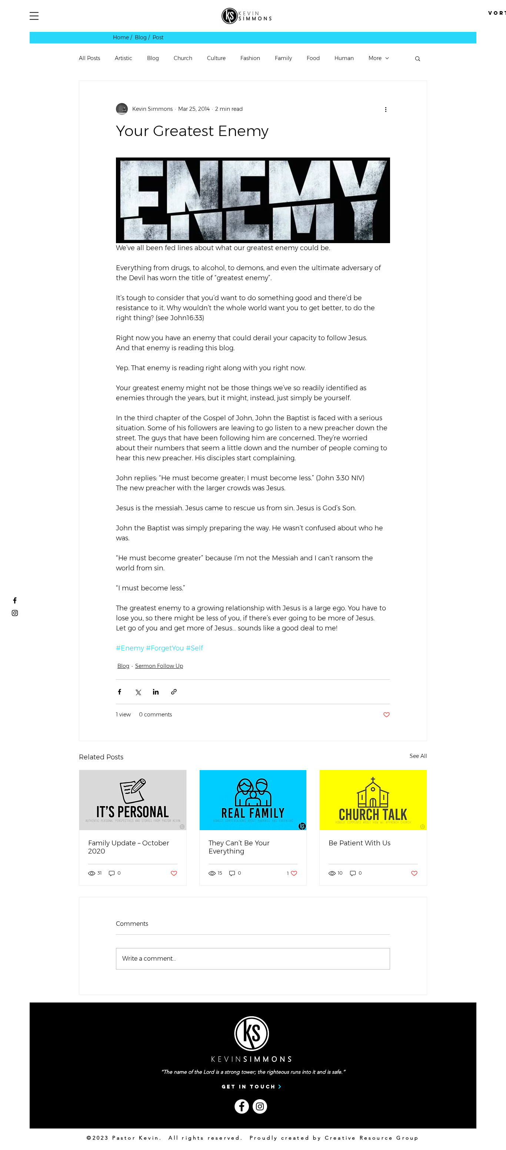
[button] (34, 15)
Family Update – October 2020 (128, 847)
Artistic (123, 58)
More (375, 58)
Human (344, 58)
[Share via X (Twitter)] (137, 691)
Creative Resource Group (372, 1137)
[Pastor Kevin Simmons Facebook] (15, 600)
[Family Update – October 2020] (132, 800)
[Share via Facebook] (119, 691)
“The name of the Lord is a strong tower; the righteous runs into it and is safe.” (253, 1071)
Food (313, 58)
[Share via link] (173, 691)
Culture (216, 58)
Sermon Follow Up (159, 666)
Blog (153, 58)
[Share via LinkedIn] (155, 691)
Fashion (250, 58)
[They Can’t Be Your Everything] (253, 800)
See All (418, 756)
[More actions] (385, 109)
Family (283, 58)
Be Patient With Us (359, 843)
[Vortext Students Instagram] (15, 613)
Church (183, 58)
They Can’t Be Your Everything (239, 847)
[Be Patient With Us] (373, 800)
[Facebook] (241, 1106)
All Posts (89, 58)
